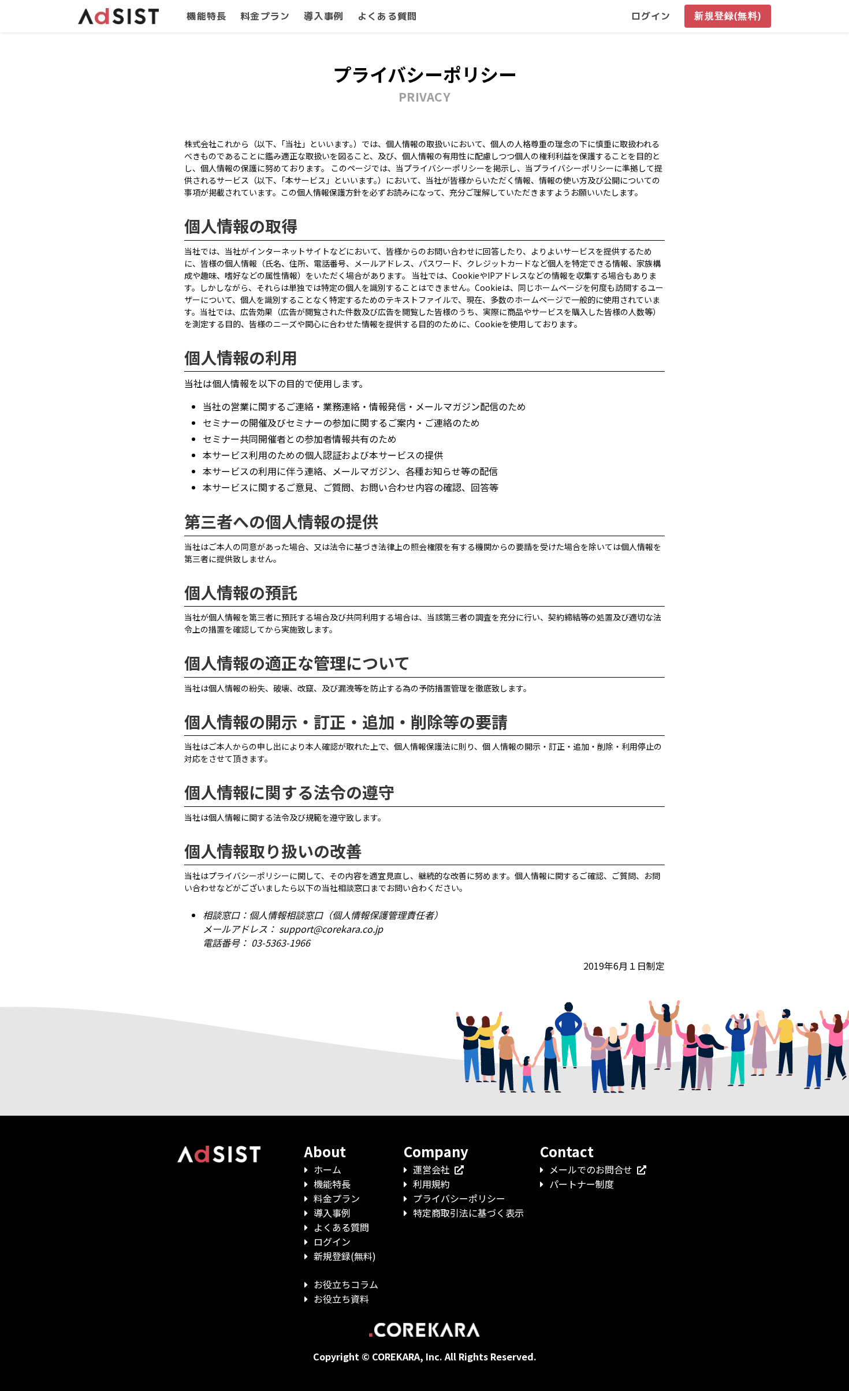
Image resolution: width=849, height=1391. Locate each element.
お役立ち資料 (341, 1299)
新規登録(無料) (345, 1256)
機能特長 (332, 1184)
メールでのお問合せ (590, 1169)
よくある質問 (341, 1227)
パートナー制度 (581, 1184)
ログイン (332, 1241)
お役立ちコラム (346, 1284)
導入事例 (332, 1213)
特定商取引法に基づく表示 (468, 1213)
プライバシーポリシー (459, 1198)
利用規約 (431, 1184)
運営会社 (431, 1169)
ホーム (327, 1169)
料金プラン (337, 1198)
